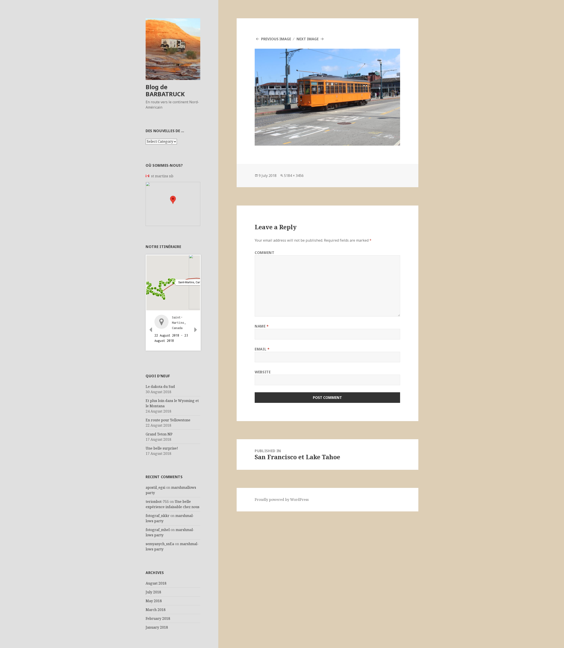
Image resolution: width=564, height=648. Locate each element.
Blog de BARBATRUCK (165, 90)
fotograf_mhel (158, 529)
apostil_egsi (155, 487)
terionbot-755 (157, 501)
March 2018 (155, 609)
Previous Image (276, 39)
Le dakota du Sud (160, 386)
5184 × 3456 (294, 175)
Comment (264, 252)
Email (262, 349)
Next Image (308, 39)
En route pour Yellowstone (168, 420)
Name (262, 326)
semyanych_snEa (160, 543)
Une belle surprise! (162, 448)
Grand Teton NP (159, 434)
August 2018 (156, 583)
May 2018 (154, 600)
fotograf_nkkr (157, 515)
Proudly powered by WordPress (282, 499)
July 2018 (153, 592)
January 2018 (157, 627)
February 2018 (158, 618)
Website (263, 372)
